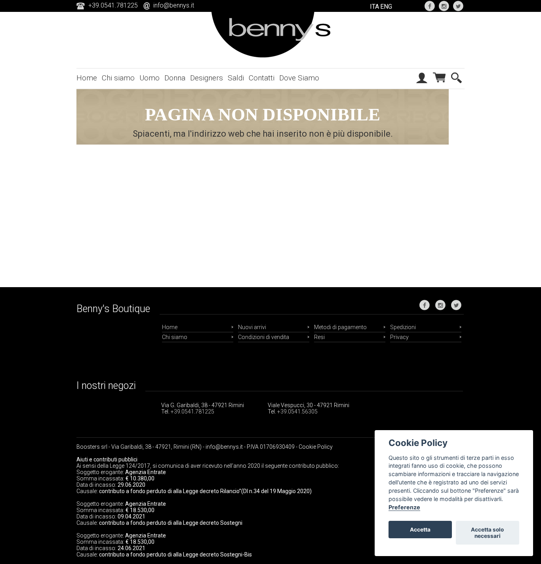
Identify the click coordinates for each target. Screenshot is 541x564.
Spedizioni (403, 327)
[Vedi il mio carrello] (439, 85)
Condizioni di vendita (263, 337)
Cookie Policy (316, 447)
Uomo (149, 77)
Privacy (399, 337)
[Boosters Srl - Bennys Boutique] (270, 56)
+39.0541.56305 (297, 411)
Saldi (236, 77)
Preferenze (404, 507)
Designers (206, 77)
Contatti (261, 77)
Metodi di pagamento (340, 327)
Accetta (420, 529)
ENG (386, 6)
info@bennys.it (173, 5)
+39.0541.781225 (192, 411)
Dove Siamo (299, 77)
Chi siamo (118, 77)
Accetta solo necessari (487, 532)
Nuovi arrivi (252, 327)
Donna (174, 77)
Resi (319, 337)
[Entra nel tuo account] (421, 84)
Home (86, 77)
